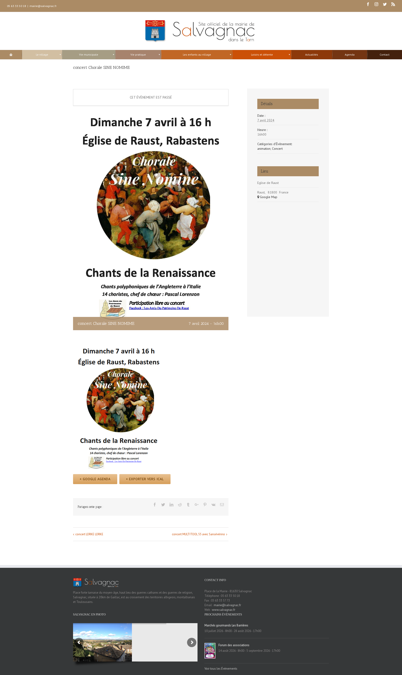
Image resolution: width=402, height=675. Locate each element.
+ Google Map (267, 197)
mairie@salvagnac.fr (43, 6)
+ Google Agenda (95, 479)
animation (264, 148)
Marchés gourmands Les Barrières (226, 625)
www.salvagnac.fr (223, 610)
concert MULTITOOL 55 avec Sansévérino (198, 534)
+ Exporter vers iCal (145, 479)
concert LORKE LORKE (89, 534)
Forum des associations (233, 645)
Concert (277, 148)
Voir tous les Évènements (220, 669)
